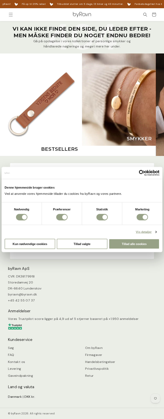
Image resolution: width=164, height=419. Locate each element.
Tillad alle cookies (134, 244)
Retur (89, 376)
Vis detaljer (144, 231)
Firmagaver (93, 355)
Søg (11, 348)
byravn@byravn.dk (22, 294)
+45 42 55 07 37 (21, 300)
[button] (10, 14)
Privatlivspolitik (97, 369)
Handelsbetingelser (100, 362)
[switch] (62, 217)
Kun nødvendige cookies (30, 244)
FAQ (11, 355)
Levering (14, 369)
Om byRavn (94, 348)
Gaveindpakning (20, 376)
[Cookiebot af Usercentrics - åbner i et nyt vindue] (141, 173)
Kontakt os (16, 362)
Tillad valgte (82, 244)
